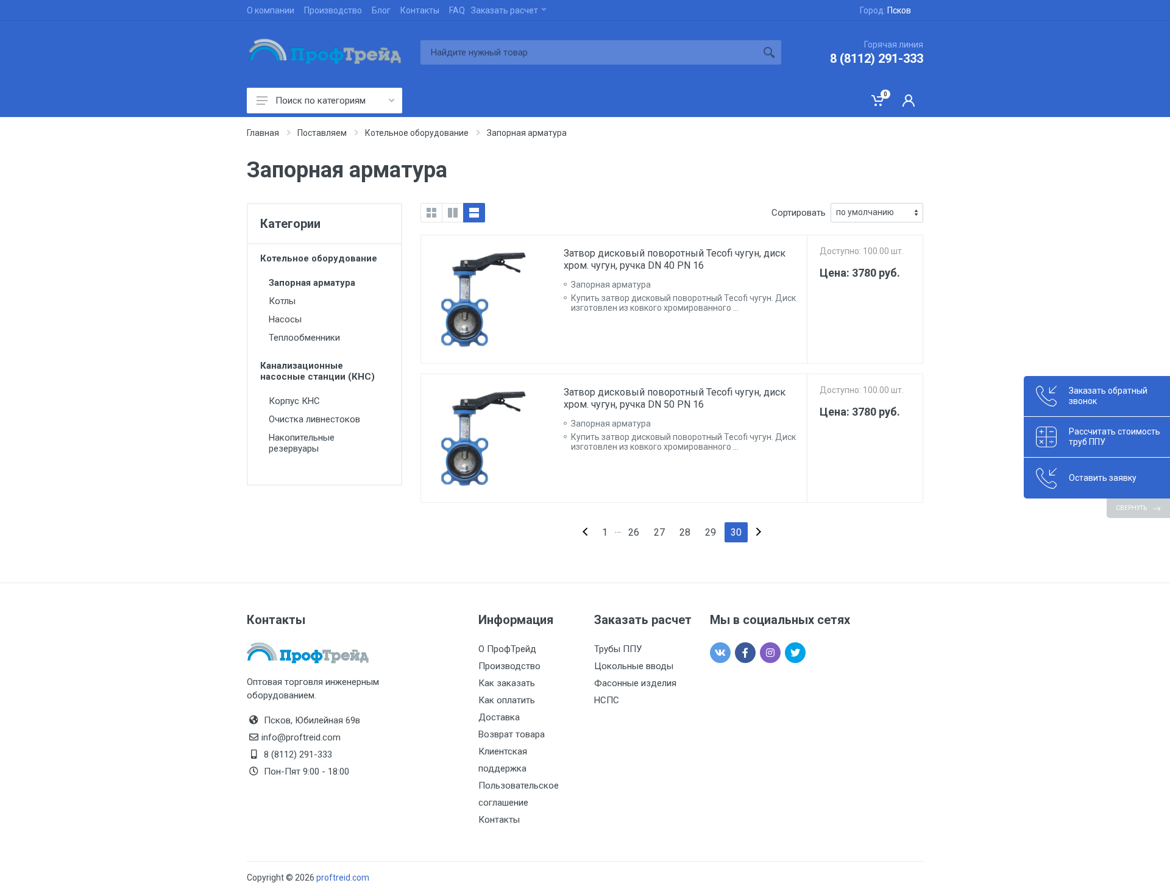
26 (633, 532)
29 (710, 532)
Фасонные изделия (635, 683)
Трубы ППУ (618, 649)
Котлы (282, 301)
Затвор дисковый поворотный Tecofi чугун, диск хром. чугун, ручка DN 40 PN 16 (674, 259)
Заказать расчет (504, 10)
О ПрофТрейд (507, 649)
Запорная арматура (312, 282)
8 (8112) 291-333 (876, 58)
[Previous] (585, 532)
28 (684, 532)
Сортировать (798, 212)
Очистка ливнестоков (314, 419)
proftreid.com (342, 877)
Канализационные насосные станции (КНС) (317, 371)
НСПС (606, 700)
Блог (381, 10)
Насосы (285, 319)
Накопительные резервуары (302, 443)
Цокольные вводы (633, 666)
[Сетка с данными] (453, 212)
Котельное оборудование (318, 258)
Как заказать (506, 683)
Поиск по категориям (320, 100)
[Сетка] (431, 212)
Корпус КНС (294, 401)
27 (659, 532)
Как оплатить (506, 700)
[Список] (474, 212)
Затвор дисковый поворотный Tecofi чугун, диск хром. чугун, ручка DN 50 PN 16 (674, 398)
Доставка (499, 717)
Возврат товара (511, 734)
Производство (333, 10)
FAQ (457, 10)
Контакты (419, 10)
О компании (270, 10)
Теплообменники (304, 337)
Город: (885, 10)
